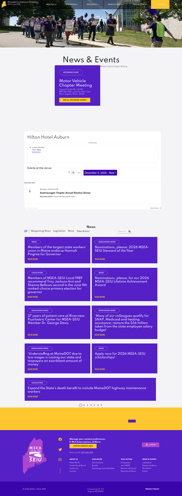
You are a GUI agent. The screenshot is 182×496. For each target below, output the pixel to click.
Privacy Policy (152, 489)
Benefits (95, 465)
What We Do (74, 463)
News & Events (115, 4)
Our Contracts (97, 463)
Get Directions (36, 152)
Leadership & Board (77, 465)
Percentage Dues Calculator (103, 468)
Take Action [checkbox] (83, 231)
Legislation (146, 463)
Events (145, 471)
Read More (33, 259)
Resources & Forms (128, 471)
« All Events (92, 143)
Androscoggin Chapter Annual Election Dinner (65, 192)
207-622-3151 (87, 452)
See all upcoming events (74, 100)
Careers (72, 471)
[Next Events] (73, 172)
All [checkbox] (25, 231)
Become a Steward (128, 468)
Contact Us (73, 468)
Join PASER (125, 465)
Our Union (71, 4)
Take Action (138, 4)
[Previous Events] (69, 172)
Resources (92, 4)
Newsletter (146, 468)
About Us (50, 4)
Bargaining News (149, 465)
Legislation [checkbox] (59, 231)
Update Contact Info (83, 446)
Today (79, 172)
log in (152, 445)
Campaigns (125, 463)
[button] (84, 405)
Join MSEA (160, 4)
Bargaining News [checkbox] (41, 231)
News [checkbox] (71, 231)
